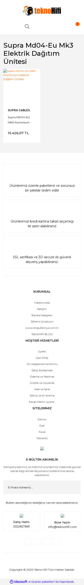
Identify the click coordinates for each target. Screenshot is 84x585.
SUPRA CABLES (19, 110)
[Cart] (73, 26)
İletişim (42, 309)
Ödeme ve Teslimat (42, 376)
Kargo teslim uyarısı (42, 401)
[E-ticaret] (41, 582)
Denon (42, 419)
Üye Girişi (42, 357)
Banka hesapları (42, 315)
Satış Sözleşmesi (42, 370)
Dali (42, 425)
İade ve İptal (42, 389)
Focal (42, 432)
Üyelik (42, 351)
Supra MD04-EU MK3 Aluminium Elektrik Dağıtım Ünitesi (19, 120)
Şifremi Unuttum (42, 321)
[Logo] (42, 10)
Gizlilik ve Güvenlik (42, 383)
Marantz (42, 438)
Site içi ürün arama (42, 395)
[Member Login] (50, 26)
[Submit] (74, 487)
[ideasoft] (19, 582)
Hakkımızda (42, 302)
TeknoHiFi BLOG (42, 334)
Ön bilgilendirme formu (42, 364)
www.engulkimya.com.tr (42, 327)
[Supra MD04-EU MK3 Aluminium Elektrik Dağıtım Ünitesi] (21, 87)
